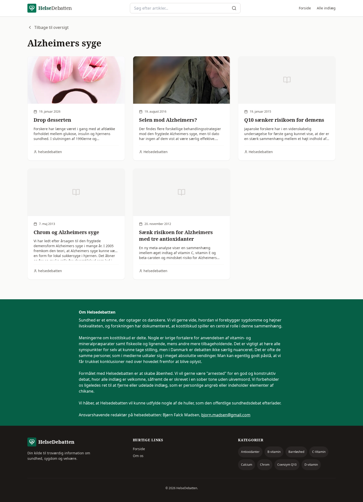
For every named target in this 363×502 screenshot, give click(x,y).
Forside (305, 8)
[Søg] (234, 8)
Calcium (246, 464)
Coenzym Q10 (287, 464)
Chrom (264, 464)
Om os (138, 455)
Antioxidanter (250, 452)
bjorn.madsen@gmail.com (225, 415)
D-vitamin (311, 464)
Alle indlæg (326, 8)
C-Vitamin (318, 452)
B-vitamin (274, 452)
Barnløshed (296, 452)
